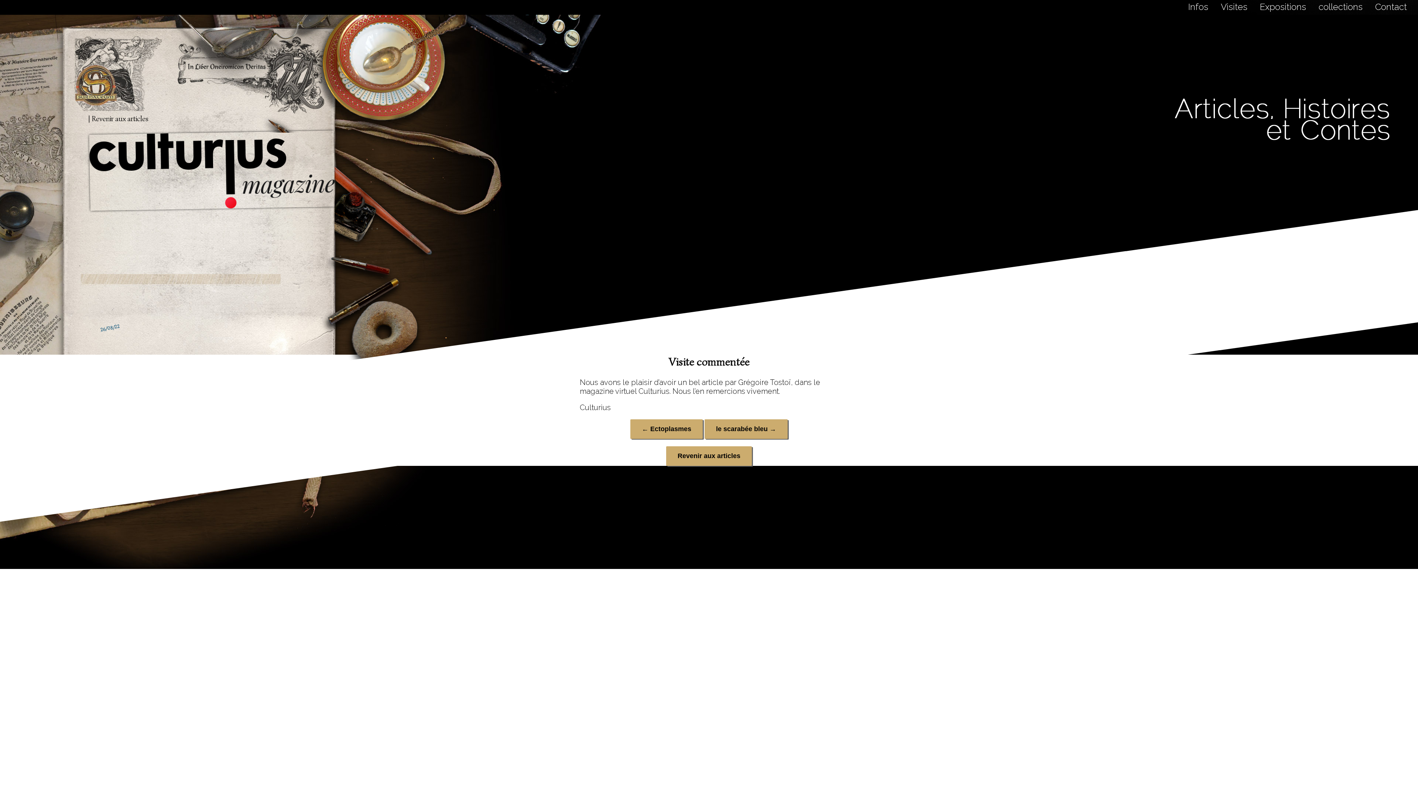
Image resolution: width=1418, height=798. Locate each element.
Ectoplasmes (666, 429)
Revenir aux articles (709, 456)
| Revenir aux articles (118, 118)
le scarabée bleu (746, 429)
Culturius (595, 407)
